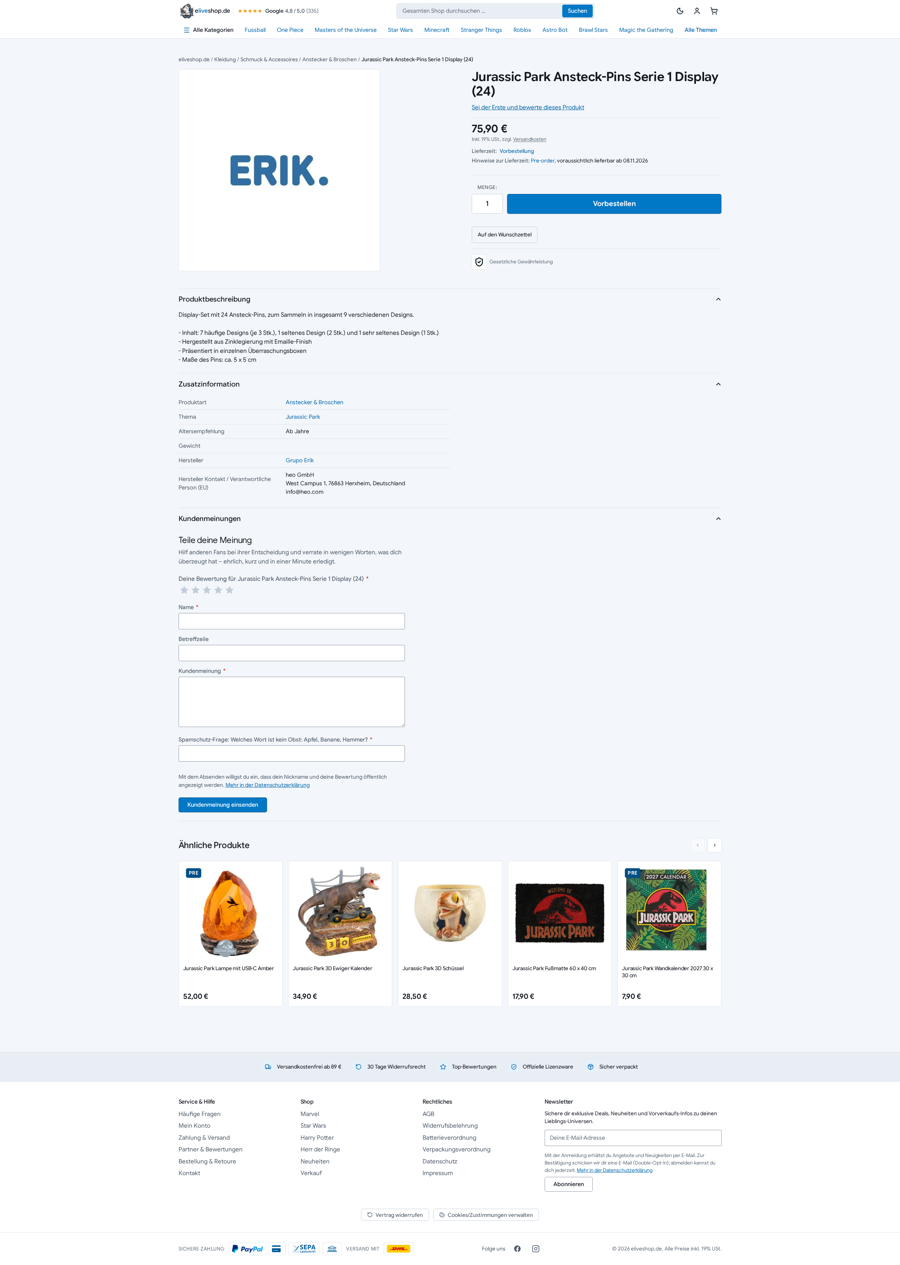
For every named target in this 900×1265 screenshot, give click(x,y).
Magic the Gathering (646, 30)
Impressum (438, 1173)
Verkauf (311, 1173)
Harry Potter (317, 1137)
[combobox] (495, 11)
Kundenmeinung (202, 671)
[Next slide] (715, 845)
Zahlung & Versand (204, 1137)
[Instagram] (536, 1249)
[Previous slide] (698, 845)
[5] (229, 590)
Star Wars (400, 30)
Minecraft (436, 30)
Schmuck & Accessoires (269, 59)
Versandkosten (529, 139)
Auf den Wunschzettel (505, 234)
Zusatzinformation (209, 384)
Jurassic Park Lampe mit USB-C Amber (228, 968)
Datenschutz (440, 1161)
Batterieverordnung (449, 1137)
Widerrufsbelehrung (450, 1125)
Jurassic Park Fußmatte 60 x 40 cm (554, 968)
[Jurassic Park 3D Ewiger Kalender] (340, 912)
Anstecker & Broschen (329, 59)
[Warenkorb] (714, 11)
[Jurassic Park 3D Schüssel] (449, 912)
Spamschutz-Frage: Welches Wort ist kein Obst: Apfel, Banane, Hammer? (275, 739)
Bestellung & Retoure (207, 1161)
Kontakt (189, 1173)
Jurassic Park (303, 416)
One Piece (290, 30)
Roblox (522, 30)
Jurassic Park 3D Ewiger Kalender (332, 968)
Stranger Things (481, 30)
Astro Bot (555, 30)
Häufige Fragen (200, 1114)
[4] (218, 590)
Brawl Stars (593, 30)
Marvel (310, 1114)
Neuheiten (315, 1161)
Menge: (487, 187)
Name (188, 607)
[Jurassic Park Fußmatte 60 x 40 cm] (559, 912)
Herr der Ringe (320, 1149)
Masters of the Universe (346, 30)
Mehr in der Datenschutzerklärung (268, 785)
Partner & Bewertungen (211, 1149)
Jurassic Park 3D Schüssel (432, 968)
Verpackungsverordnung (456, 1149)
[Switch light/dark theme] (680, 11)
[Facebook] (517, 1249)
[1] (184, 590)
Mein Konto (194, 1125)
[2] (196, 590)
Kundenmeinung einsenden (222, 804)
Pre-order (542, 160)
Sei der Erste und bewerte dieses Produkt (528, 107)
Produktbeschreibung (214, 299)
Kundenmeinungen (210, 518)
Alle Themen (701, 30)
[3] (207, 590)
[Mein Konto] (697, 11)
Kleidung (225, 59)
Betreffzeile (194, 639)
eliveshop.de (194, 59)
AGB (428, 1114)
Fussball (255, 30)
